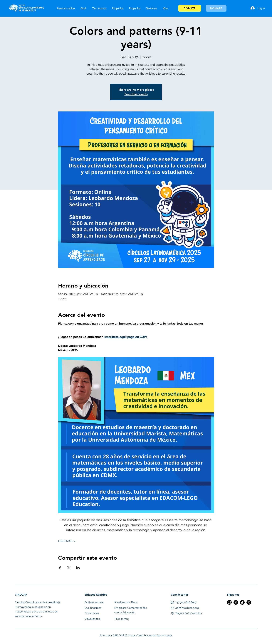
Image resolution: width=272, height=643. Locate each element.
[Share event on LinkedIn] (78, 567)
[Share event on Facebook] (60, 567)
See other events (136, 94)
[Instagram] (229, 602)
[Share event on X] (69, 567)
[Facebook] (236, 602)
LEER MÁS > (66, 541)
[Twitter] (248, 602)
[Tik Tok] (242, 602)
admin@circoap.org (187, 607)
